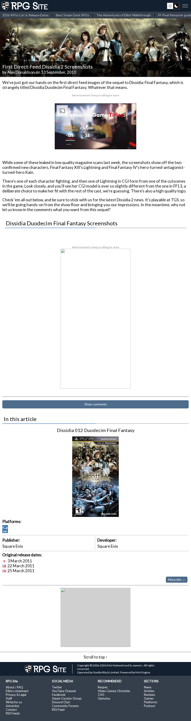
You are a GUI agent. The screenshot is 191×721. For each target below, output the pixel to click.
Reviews (149, 695)
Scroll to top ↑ (96, 657)
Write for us (14, 702)
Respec (103, 687)
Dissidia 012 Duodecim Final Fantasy (95, 430)
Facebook (58, 695)
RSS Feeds (13, 713)
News (147, 687)
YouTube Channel (64, 691)
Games (148, 698)
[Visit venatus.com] (127, 142)
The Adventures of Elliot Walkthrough (123, 15)
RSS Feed (58, 709)
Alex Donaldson (21, 72)
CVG (101, 695)
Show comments (95, 404)
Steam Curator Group (67, 698)
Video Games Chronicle (114, 691)
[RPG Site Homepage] (25, 5)
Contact (11, 709)
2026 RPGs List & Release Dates (25, 15)
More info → (176, 580)
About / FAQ (14, 687)
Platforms (150, 702)
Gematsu (104, 698)
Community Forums (65, 706)
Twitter (57, 687)
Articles (149, 691)
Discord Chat (61, 702)
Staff (9, 698)
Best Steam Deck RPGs (72, 15)
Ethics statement (17, 691)
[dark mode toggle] (173, 6)
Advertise (12, 706)
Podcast (149, 706)
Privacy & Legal (16, 695)
